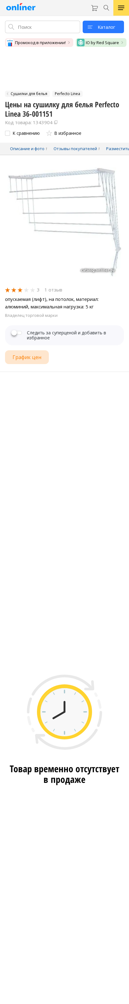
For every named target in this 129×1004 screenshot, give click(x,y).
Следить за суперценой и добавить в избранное (66, 335)
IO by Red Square (102, 42)
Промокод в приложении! (40, 42)
